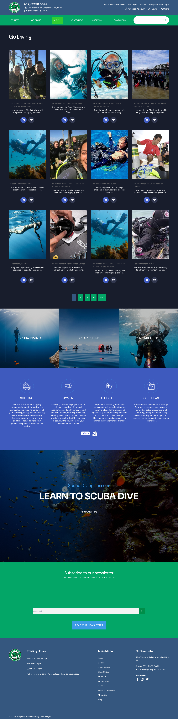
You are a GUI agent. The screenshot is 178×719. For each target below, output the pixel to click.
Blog (100, 699)
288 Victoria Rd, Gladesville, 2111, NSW (45, 7)
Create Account (137, 8)
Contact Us (120, 20)
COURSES (15, 20)
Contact (101, 685)
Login (154, 8)
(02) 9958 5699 (36, 4)
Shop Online (103, 672)
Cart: (166, 8)
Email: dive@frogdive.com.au (150, 669)
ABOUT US (97, 20)
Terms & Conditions (107, 690)
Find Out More (89, 511)
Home (100, 658)
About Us (102, 676)
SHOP (56, 20)
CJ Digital (47, 716)
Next (102, 297)
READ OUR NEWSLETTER (89, 625)
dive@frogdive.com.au (38, 10)
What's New (77, 20)
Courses (101, 662)
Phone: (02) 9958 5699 (148, 666)
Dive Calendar (104, 667)
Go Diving (36, 20)
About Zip (102, 695)
